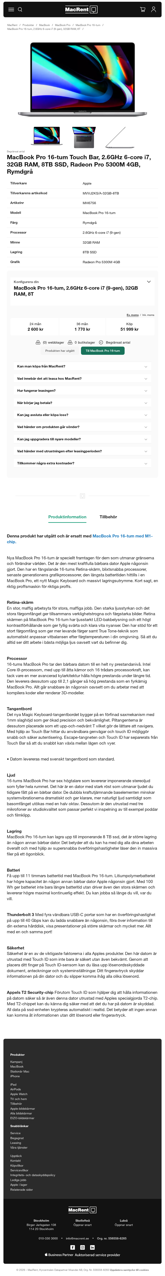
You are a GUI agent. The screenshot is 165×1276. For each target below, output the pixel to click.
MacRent (12, 25)
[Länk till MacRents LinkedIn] (92, 1247)
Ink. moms (148, 315)
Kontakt (15, 1160)
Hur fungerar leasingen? (36, 390)
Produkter (28, 25)
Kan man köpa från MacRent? (41, 366)
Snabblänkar (19, 1126)
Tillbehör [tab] (108, 516)
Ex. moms (133, 315)
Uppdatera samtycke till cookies (129, 1269)
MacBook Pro (62, 25)
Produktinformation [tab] (67, 516)
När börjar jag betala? (34, 403)
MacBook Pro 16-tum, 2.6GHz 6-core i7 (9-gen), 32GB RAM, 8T (43, 29)
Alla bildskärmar (21, 1113)
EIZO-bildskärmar (22, 1118)
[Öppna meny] (11, 9)
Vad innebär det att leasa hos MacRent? (49, 378)
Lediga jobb (18, 1180)
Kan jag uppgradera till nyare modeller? (49, 439)
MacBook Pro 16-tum (88, 25)
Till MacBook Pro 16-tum (103, 350)
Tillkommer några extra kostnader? (45, 463)
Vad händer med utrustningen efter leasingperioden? (59, 451)
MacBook (44, 25)
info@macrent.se (77, 1238)
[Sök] (19, 9)
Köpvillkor (16, 1165)
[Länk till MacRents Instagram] (82, 1247)
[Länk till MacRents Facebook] (72, 1247)
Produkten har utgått (60, 350)
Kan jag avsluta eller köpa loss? (42, 415)
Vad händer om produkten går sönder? (48, 427)
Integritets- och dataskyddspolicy (32, 1175)
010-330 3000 (48, 1238)
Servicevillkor (19, 1170)
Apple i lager (18, 1184)
